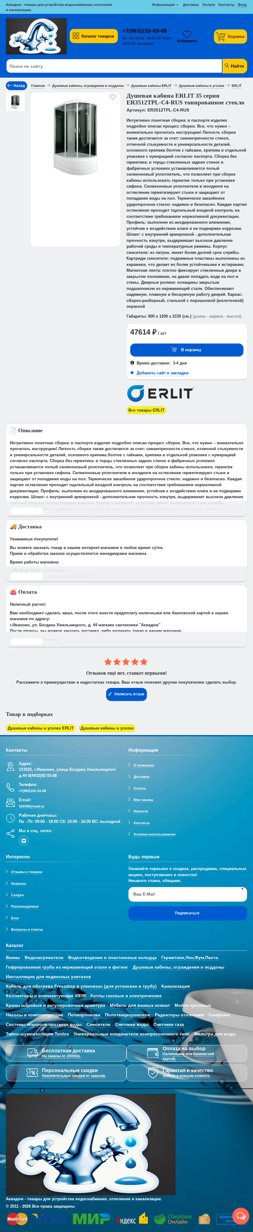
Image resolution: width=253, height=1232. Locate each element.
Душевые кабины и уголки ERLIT (41, 728)
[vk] (24, 840)
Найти (237, 65)
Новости (141, 811)
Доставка (141, 777)
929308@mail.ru (31, 806)
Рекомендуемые (25, 906)
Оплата (140, 788)
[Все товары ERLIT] (160, 403)
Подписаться (187, 913)
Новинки (18, 883)
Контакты (142, 823)
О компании (144, 765)
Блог (15, 918)
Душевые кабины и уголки (107, 728)
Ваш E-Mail (144, 894)
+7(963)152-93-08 (145, 31)
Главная (38, 85)
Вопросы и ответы (27, 929)
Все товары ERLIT (146, 410)
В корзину (191, 350)
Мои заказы (143, 800)
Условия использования (154, 834)
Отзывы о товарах (26, 872)
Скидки (17, 895)
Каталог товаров (97, 36)
